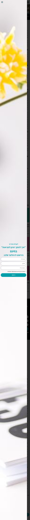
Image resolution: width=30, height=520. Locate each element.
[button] (2, 2)
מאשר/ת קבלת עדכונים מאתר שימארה (16, 271)
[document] (15, 260)
